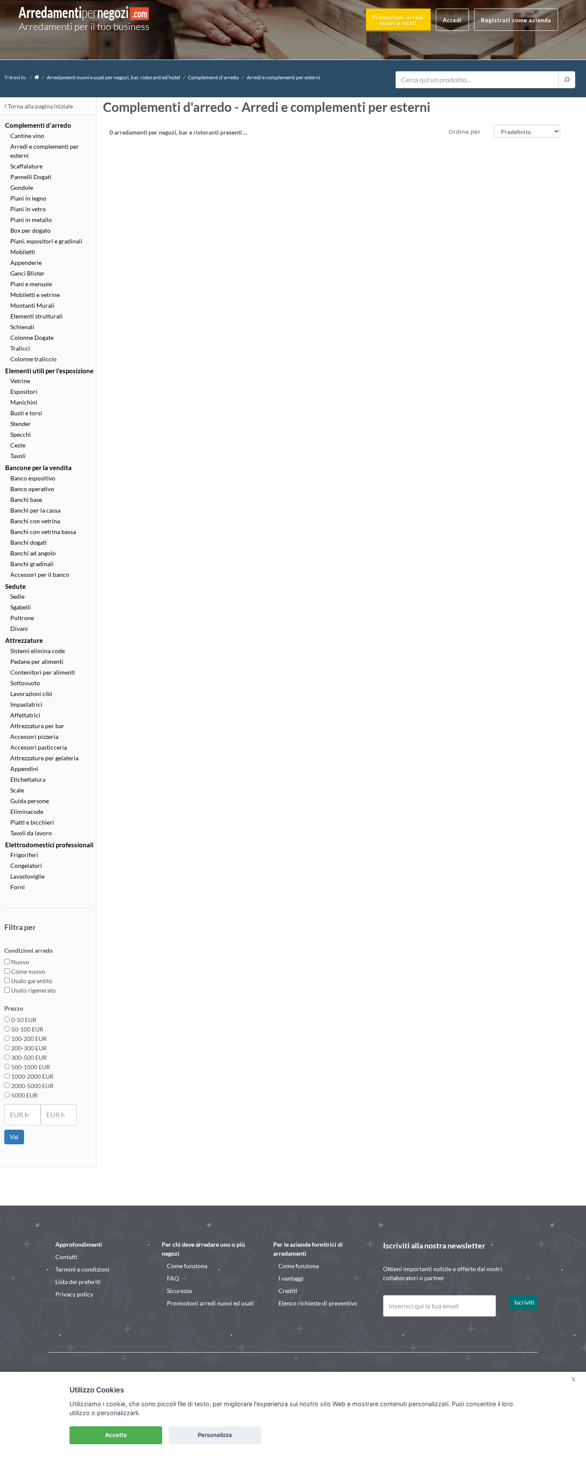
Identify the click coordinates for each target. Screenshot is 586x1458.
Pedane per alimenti (36, 661)
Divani (19, 628)
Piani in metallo (31, 219)
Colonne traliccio (33, 359)
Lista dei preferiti (78, 1281)
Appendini (24, 768)
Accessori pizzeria (34, 736)
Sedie (17, 596)
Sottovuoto (25, 683)
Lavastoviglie (27, 876)
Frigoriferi (24, 854)
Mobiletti (22, 251)
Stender (20, 423)
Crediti (287, 1290)
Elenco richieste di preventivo (317, 1303)
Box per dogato (30, 230)
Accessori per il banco (39, 574)
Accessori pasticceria (38, 747)
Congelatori (26, 865)
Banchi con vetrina (35, 521)
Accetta (116, 1434)
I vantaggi (291, 1278)
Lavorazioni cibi (31, 693)
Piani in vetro (28, 209)
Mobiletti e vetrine (35, 294)
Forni (17, 887)
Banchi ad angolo (33, 553)
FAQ (173, 1278)
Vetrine (20, 380)
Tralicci (20, 348)
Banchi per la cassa (35, 510)
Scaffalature (26, 166)
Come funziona (187, 1265)
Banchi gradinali (32, 563)
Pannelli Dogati (30, 176)
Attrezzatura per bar (37, 725)
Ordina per (465, 132)
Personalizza (215, 1434)
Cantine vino (27, 135)
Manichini (23, 402)
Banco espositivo (32, 478)
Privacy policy (74, 1294)
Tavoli (18, 455)
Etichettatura (27, 779)
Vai (14, 1136)
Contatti (66, 1256)
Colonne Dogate (32, 337)
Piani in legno (28, 198)
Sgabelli (20, 607)
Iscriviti (524, 1302)
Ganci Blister (27, 273)
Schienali (22, 326)
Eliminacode (26, 811)
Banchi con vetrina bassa (43, 531)
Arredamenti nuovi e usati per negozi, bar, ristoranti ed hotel (113, 77)
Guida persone (29, 800)
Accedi (452, 20)
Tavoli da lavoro (31, 833)
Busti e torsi (26, 413)
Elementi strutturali (36, 316)
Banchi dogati (28, 542)
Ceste (17, 445)
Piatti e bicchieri (32, 822)
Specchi (20, 434)
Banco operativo (32, 488)
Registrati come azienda (516, 20)
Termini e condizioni (82, 1269)
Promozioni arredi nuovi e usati (398, 20)
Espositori (23, 391)
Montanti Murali (32, 305)
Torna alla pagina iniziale (39, 106)
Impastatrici (26, 704)
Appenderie (26, 262)
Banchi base (26, 499)
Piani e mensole (31, 284)
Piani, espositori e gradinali (46, 241)
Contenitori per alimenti (42, 672)
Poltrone (22, 617)
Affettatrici (25, 715)
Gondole (21, 187)
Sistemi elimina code (37, 650)
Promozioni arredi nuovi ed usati (210, 1303)
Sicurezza (179, 1290)
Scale (17, 790)
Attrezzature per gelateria (44, 758)
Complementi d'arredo (213, 77)
